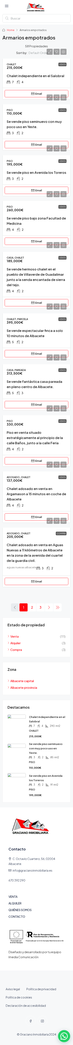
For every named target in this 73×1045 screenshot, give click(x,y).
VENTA (13, 896)
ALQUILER (15, 903)
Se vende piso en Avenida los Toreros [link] (36, 172)
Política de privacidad (41, 989)
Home (10, 30)
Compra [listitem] (16, 649)
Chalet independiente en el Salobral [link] (35, 76)
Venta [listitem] (14, 636)
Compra (61, 533)
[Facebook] (31, 1021)
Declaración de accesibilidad (26, 1005)
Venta (62, 64)
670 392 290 (17, 880)
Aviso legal (13, 989)
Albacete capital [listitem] (22, 681)
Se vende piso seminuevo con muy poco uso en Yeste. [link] (45, 748)
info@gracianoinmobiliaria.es (32, 870)
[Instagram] (42, 1021)
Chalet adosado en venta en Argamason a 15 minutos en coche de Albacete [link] (36, 494)
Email (38, 93)
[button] (64, 1036)
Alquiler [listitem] (15, 643)
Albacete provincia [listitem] (23, 687)
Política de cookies (19, 997)
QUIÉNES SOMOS (20, 910)
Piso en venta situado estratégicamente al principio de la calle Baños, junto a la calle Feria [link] (35, 437)
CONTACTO (17, 916)
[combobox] (42, 53)
